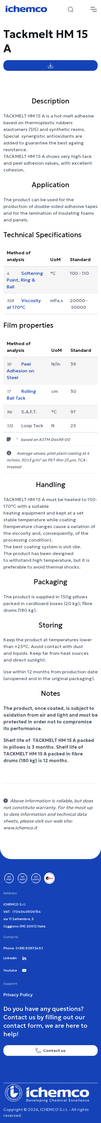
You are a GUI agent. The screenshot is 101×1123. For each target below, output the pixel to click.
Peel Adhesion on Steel (20, 370)
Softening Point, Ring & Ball (25, 279)
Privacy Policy (18, 994)
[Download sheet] (50, 65)
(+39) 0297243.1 (29, 948)
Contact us (54, 1050)
